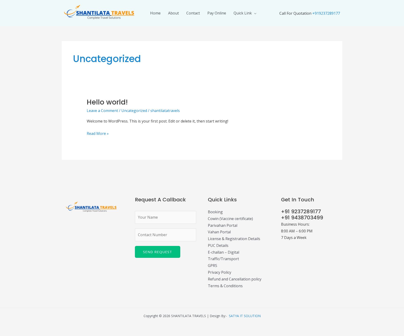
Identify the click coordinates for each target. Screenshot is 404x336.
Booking (215, 211)
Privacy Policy (219, 272)
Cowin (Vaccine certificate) (230, 218)
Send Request (157, 251)
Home (155, 13)
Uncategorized (134, 110)
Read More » (98, 133)
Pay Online (216, 13)
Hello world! (107, 102)
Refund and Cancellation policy (234, 279)
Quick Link (243, 13)
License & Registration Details (234, 238)
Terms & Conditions (225, 285)
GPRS (212, 265)
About (173, 13)
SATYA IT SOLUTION (245, 316)
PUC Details (218, 245)
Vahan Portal (219, 231)
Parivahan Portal (222, 225)
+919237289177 (326, 13)
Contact (193, 13)
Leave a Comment (102, 110)
